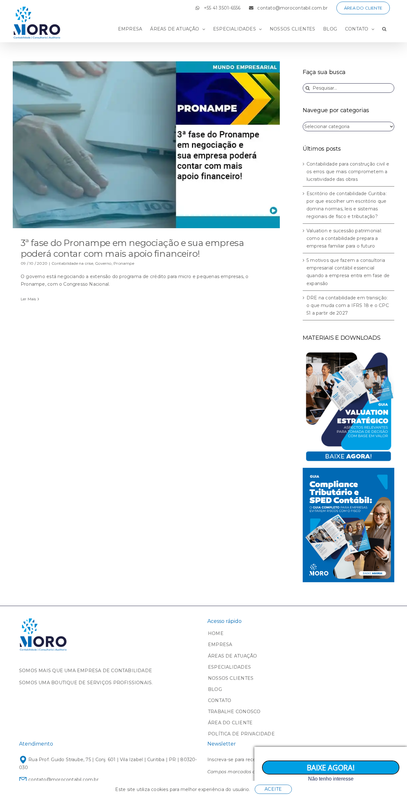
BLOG (215, 689)
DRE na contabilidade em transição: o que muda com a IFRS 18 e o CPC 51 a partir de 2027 (348, 305)
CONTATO (219, 700)
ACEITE (273, 789)
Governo (103, 263)
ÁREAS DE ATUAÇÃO (232, 656)
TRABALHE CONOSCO (234, 711)
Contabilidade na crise (72, 263)
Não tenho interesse (331, 778)
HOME (216, 633)
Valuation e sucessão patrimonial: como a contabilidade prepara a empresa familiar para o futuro (344, 238)
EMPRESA (220, 644)
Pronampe (124, 263)
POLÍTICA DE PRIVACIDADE (241, 734)
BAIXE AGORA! (331, 767)
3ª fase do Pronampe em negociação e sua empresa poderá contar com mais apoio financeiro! (132, 248)
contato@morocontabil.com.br (63, 779)
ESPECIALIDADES (229, 667)
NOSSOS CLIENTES (230, 678)
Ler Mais (28, 299)
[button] (384, 28)
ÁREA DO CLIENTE (230, 723)
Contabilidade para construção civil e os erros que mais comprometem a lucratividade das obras (348, 171)
